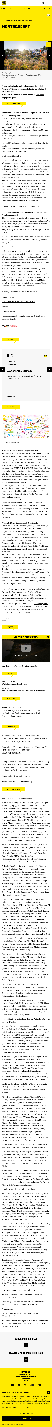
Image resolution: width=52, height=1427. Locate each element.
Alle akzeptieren (26, 1418)
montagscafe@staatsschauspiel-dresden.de (24, 710)
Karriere (26, 1378)
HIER (13, 206)
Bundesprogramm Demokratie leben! (16, 316)
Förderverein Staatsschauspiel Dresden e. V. (18, 301)
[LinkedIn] (39, 1385)
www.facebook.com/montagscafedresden (26, 713)
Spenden (37, 8)
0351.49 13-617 (15, 707)
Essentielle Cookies (11, 1407)
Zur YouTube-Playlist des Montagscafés (20, 665)
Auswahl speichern (26, 1413)
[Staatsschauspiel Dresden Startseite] (4, 3)
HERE (16, 291)
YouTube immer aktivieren (27, 655)
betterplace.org (24, 776)
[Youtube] (25, 1385)
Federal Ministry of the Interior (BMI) (21, 609)
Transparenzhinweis (26, 1376)
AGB (26, 1380)
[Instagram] (19, 1385)
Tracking (26, 1407)
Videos (11, 8)
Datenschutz (26, 1374)
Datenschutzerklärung (8, 1424)
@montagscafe (16, 716)
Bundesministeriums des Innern (17, 597)
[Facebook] (12, 1385)
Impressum (19, 1424)
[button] (43, 3)
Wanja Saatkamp (8, 684)
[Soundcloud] (32, 1385)
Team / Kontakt (24, 8)
